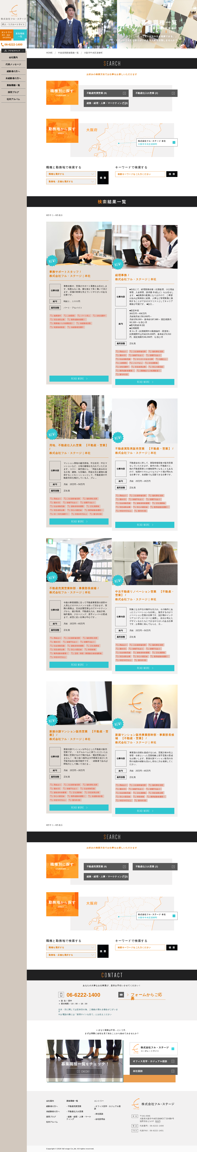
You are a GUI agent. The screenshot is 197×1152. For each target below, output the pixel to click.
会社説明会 (100, 1119)
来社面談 (99, 1114)
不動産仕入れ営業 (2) (147, 93)
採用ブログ (13, 92)
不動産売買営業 (74, 1106)
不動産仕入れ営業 (75, 1111)
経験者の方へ (13, 71)
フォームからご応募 (146, 996)
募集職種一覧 (13, 85)
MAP (158, 1121)
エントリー (99, 1101)
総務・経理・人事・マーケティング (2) (107, 103)
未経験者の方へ (13, 78)
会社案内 (13, 57)
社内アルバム (13, 99)
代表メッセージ (13, 64)
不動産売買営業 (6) (97, 93)
